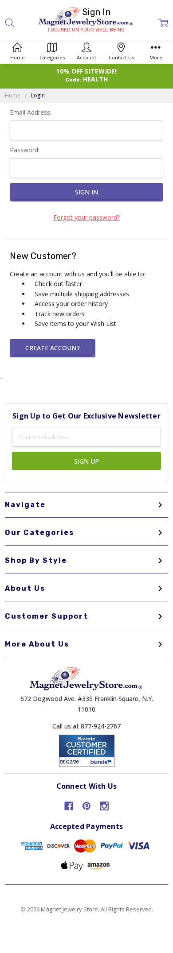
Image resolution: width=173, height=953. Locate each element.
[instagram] (104, 806)
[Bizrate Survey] (102, 762)
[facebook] (69, 806)
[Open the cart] (163, 23)
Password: (24, 150)
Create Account (52, 348)
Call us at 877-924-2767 (86, 726)
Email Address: (30, 112)
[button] (10, 23)
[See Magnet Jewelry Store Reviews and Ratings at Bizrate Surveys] (86, 750)
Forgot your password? (86, 217)
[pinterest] (86, 806)
